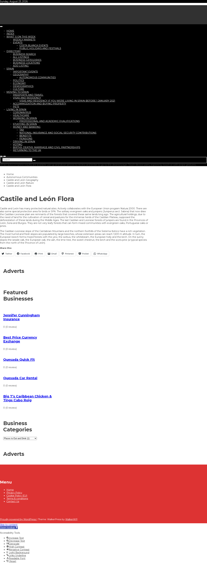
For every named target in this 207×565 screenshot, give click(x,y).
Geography (21, 74)
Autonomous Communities (37, 77)
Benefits (25, 135)
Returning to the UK (27, 150)
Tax (21, 129)
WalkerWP (71, 519)
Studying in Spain (25, 124)
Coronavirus (22, 112)
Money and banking (26, 127)
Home (10, 30)
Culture (18, 89)
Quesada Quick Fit (19, 360)
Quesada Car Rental (20, 378)
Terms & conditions (17, 498)
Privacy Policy (14, 492)
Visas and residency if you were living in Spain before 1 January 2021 (67, 100)
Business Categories (27, 60)
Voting (17, 144)
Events (17, 42)
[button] (9, 527)
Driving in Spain (24, 141)
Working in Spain (25, 118)
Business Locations (26, 62)
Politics (18, 80)
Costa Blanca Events (33, 45)
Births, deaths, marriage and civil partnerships (46, 147)
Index (10, 33)
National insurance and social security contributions (57, 132)
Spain (10, 68)
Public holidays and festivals (40, 48)
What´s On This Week (20, 36)
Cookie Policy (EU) (16, 495)
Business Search (24, 54)
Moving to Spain (17, 92)
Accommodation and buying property (39, 103)
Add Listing (21, 65)
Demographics (23, 86)
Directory (13, 51)
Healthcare (21, 115)
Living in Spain (16, 109)
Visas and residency (27, 97)
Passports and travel (28, 94)
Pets (16, 106)
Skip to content (8, 524)
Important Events (25, 71)
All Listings (21, 57)
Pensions (25, 138)
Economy (19, 83)
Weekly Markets (24, 39)
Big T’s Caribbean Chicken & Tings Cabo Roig (27, 398)
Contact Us (12, 501)
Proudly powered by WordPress (18, 519)
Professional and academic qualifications (49, 121)
